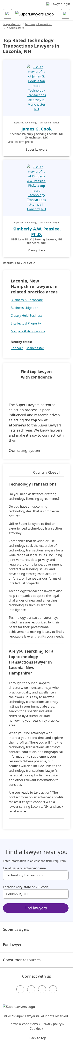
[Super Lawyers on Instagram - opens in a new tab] (31, 989)
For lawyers (13, 944)
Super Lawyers (16, 929)
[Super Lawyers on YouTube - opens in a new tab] (42, 989)
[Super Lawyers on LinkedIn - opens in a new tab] (53, 989)
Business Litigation (24, 308)
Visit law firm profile (20, 142)
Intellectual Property (26, 323)
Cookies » (37, 1028)
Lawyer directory (12, 24)
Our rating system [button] (25, 450)
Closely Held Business (26, 315)
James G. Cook (36, 129)
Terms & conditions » (24, 1024)
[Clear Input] (64, 875)
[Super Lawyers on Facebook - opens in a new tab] (20, 989)
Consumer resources (22, 959)
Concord (17, 348)
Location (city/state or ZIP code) (26, 887)
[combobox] (36, 875)
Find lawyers (36, 908)
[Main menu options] (7, 14)
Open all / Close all (46, 472)
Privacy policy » (53, 1024)
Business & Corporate (27, 300)
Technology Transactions (38, 24)
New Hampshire (15, 28)
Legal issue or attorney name (24, 868)
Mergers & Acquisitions (28, 331)
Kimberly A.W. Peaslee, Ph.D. (36, 231)
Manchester (35, 348)
